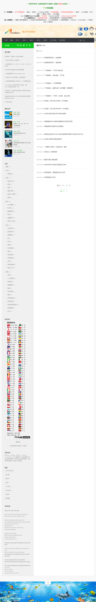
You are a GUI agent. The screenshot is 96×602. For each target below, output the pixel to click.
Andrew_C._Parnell (21, 455)
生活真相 (10, 248)
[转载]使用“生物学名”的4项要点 (54, 126)
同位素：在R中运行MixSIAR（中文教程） (57, 108)
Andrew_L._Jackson (10, 455)
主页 (6, 40)
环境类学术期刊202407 (20, 133)
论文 (9, 311)
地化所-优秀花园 (17, 461)
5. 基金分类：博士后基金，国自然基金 (15, 77)
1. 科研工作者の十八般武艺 (12, 60)
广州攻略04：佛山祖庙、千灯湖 (54, 75)
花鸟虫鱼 (10, 255)
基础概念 (10, 285)
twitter (8, 494)
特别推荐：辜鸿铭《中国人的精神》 (14, 56)
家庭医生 (10, 235)
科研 (45, 40)
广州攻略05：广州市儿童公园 (53, 70)
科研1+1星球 (11, 194)
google (8, 474)
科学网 (8, 498)
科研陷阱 (10, 308)
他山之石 (10, 181)
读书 (9, 261)
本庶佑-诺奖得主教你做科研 (53, 139)
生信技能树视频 (9, 459)
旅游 (9, 245)
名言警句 (10, 228)
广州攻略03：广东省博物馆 (52, 83)
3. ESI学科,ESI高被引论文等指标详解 (14, 70)
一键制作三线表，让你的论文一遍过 (55, 147)
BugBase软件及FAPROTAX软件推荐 (55, 113)
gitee (7, 482)
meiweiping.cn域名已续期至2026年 (55, 164)
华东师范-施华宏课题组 (20, 459)
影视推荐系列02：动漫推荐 (52, 57)
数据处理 (10, 211)
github (7, 478)
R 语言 (9, 208)
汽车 (9, 214)
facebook (8, 490)
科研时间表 (11, 298)
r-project (8, 486)
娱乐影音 (19, 150)
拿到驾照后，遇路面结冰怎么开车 (54, 172)
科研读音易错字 (12, 304)
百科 (18, 112)
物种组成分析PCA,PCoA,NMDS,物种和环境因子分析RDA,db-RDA (63, 134)
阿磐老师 (18, 457)
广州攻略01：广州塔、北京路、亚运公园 (57, 96)
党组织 (10, 174)
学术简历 (62, 40)
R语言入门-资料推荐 (50, 152)
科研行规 (10, 301)
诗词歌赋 (10, 258)
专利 (9, 275)
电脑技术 (10, 218)
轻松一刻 (10, 268)
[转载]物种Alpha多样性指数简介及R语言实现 (58, 121)
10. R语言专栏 (8, 102)
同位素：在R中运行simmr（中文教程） (56, 101)
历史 (9, 184)
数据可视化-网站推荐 (50, 159)
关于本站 (54, 40)
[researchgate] (15, 45)
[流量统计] (17, 442)
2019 (40, 51)
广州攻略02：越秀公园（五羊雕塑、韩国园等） (59, 88)
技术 (31, 40)
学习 (17, 40)
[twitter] (24, 46)
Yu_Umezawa (8, 457)
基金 (9, 288)
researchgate (10, 470)
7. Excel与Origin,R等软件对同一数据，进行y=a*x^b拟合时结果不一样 (16, 86)
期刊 (18, 131)
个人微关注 (11, 278)
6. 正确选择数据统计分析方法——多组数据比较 (18, 81)
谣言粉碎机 (11, 264)
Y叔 (14, 457)
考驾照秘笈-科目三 (50, 177)
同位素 (10, 281)
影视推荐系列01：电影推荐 (52, 62)
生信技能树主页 (25, 457)
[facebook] (27, 46)
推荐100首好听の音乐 (19, 152)
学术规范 (10, 291)
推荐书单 (10, 191)
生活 (38, 40)
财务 (9, 197)
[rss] (30, 46)
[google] (21, 46)
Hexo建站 (10, 205)
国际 (11, 40)
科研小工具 (11, 221)
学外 (24, 40)
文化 (9, 241)
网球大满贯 (17, 114)
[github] (18, 46)
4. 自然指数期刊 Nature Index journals (15, 73)
